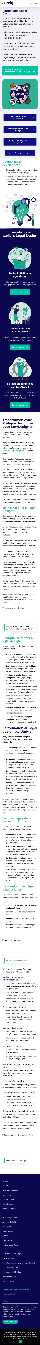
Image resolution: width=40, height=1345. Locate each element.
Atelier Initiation (8, 1258)
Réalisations (7, 1240)
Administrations (8, 1199)
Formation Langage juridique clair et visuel (18, 1263)
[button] (36, 3)
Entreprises (6, 1195)
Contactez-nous (8, 1231)
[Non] (37, 1337)
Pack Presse (7, 1227)
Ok (21, 1342)
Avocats (5, 1186)
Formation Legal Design (11, 1254)
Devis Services (8, 1204)
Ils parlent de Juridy (9, 1217)
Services (5, 1181)
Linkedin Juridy (8, 1281)
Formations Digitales (10, 1267)
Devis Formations (9, 1277)
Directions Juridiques (10, 1190)
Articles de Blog (8, 1236)
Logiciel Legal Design (10, 1245)
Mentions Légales (9, 1209)
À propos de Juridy (9, 1222)
